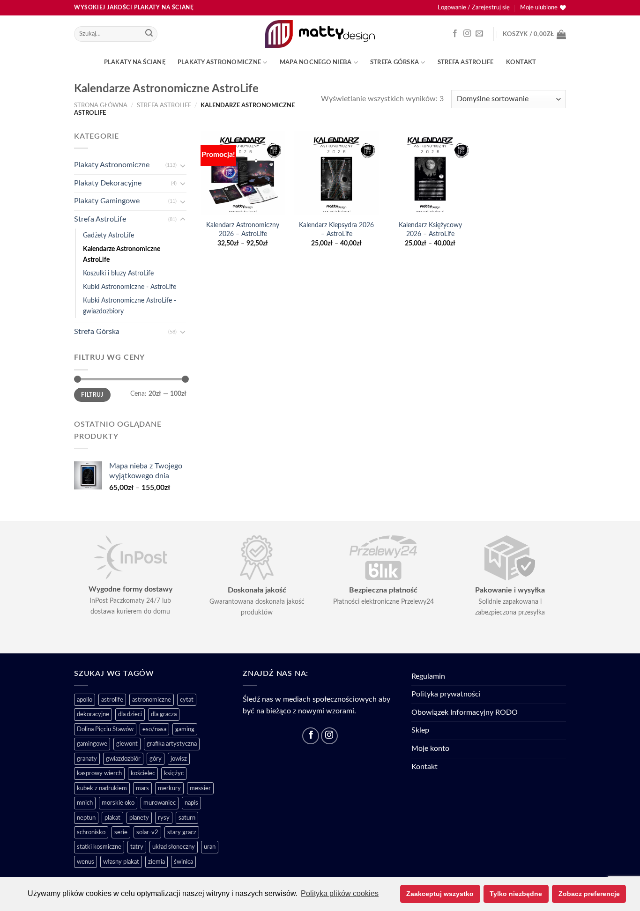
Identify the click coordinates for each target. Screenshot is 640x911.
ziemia (156, 862)
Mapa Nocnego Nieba (316, 62)
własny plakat (121, 862)
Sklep (420, 730)
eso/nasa (154, 729)
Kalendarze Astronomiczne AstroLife (121, 254)
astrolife (112, 700)
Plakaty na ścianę (134, 62)
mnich (85, 803)
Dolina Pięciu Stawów (105, 729)
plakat (112, 818)
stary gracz (181, 832)
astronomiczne (151, 700)
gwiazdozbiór (123, 759)
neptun (86, 818)
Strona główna (100, 105)
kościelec (143, 773)
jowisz (179, 759)
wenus (85, 862)
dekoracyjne (93, 714)
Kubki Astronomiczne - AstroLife (129, 286)
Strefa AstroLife (466, 62)
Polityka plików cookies (340, 893)
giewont (127, 744)
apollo (84, 700)
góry (155, 759)
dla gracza (164, 714)
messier (200, 788)
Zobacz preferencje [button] (589, 893)
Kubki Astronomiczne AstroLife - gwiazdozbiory (129, 306)
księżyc (174, 773)
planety (139, 818)
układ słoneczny (173, 847)
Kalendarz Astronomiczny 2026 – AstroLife (242, 229)
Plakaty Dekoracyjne (107, 183)
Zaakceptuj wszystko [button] (440, 893)
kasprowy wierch (99, 773)
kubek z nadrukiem (102, 788)
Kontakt (521, 62)
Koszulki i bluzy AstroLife (118, 273)
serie (120, 832)
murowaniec (159, 803)
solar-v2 (147, 832)
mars (142, 788)
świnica (183, 862)
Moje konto (430, 748)
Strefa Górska (394, 62)
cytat (186, 700)
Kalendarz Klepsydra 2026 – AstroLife (336, 229)
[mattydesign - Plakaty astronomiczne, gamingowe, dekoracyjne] (320, 33)
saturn (187, 818)
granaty (87, 759)
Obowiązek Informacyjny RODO (464, 712)
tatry (136, 847)
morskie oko (118, 803)
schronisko (91, 832)
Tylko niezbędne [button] (516, 893)
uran (210, 847)
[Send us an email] (479, 34)
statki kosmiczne (99, 847)
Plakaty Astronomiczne (219, 62)
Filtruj (92, 394)
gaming (184, 729)
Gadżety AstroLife (108, 234)
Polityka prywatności (446, 694)
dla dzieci (130, 714)
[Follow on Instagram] (467, 34)
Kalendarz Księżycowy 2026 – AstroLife (430, 229)
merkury (169, 788)
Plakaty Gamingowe (107, 201)
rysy (164, 818)
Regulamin (428, 676)
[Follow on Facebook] (455, 34)
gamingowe (92, 744)
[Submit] (149, 34)
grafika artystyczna (172, 744)
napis (191, 803)
